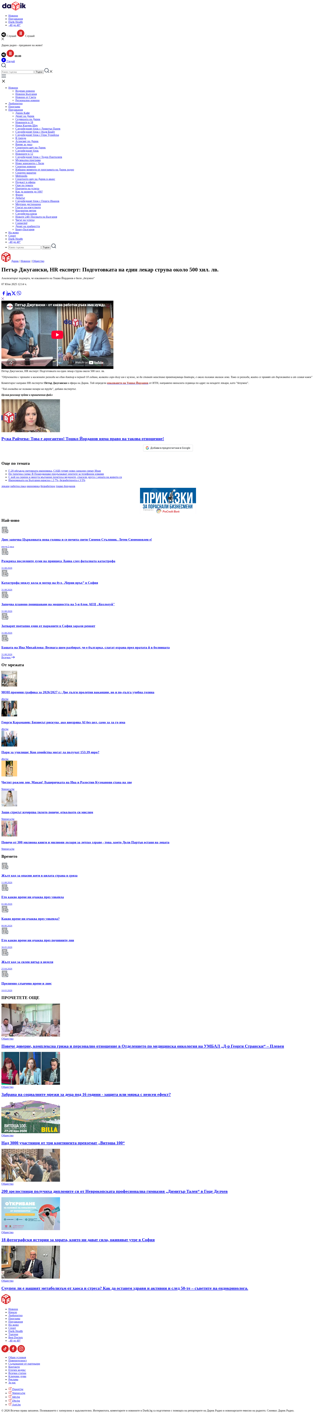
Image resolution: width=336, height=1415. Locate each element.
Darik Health (15, 21)
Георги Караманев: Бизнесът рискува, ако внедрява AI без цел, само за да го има (63, 722)
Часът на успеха (24, 219)
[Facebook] (14, 289)
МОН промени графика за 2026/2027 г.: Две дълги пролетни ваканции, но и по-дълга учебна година (77, 692)
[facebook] (4, 294)
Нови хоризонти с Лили (29, 163)
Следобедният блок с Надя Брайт (35, 131)
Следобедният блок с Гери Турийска (37, 134)
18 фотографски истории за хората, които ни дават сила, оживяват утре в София (78, 1239)
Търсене (13, 1334)
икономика (33, 486)
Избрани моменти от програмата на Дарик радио (44, 169)
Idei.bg (16, 1396)
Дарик (15, 261)
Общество (38, 261)
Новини (13, 15)
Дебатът (20, 197)
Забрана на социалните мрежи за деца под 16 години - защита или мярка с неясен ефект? (86, 1094)
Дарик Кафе (22, 112)
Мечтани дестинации (28, 204)
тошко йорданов (65, 486)
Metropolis (21, 175)
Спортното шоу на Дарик (30, 147)
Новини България (26, 94)
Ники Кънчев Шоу (26, 125)
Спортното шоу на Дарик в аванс (35, 179)
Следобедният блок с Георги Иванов (37, 201)
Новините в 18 (24, 122)
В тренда (20, 138)
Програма (14, 106)
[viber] (19, 294)
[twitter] (14, 294)
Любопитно (15, 103)
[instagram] (21, 1351)
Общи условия (17, 1357)
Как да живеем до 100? (29, 191)
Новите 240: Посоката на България (36, 216)
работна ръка (18, 486)
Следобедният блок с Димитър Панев (37, 128)
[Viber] (4, 289)
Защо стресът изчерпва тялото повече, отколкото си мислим (47, 812)
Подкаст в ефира (25, 182)
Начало (12, 1312)
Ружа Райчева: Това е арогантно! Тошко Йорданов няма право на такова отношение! (82, 438)
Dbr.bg (16, 1400)
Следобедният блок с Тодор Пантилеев (38, 156)
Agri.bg (16, 1404)
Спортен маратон (25, 172)
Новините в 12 (24, 153)
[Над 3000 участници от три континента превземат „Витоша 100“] (30, 1132)
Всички (6, 657)
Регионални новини (27, 100)
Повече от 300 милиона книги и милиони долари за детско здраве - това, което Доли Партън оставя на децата (85, 842)
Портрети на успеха (27, 188)
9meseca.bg (7, 789)
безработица (47, 486)
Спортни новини (25, 166)
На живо (13, 232)
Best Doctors (15, 1337)
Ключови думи (17, 1376)
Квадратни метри (25, 210)
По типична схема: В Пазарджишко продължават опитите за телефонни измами (56, 473)
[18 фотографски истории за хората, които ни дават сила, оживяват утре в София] (30, 1229)
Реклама (13, 1379)
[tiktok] (5, 1351)
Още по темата (24, 185)
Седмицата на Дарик (27, 119)
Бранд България (24, 229)
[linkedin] (9, 294)
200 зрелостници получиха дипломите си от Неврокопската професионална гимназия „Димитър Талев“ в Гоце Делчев (114, 1191)
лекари (5, 486)
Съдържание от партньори (24, 1363)
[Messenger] (9, 289)
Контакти (14, 1366)
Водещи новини (25, 90)
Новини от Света (25, 97)
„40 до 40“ (14, 25)
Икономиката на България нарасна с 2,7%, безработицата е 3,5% (46, 480)
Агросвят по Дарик (26, 141)
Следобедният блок (27, 150)
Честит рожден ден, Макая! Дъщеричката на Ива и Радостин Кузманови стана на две (66, 782)
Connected (21, 223)
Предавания (15, 18)
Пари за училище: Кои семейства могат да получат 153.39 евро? (50, 752)
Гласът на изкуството (28, 207)
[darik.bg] (14, 9)
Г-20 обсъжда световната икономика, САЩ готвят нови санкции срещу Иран (54, 470)
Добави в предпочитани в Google (170, 448)
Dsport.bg (17, 1389)
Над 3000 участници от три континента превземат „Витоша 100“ (63, 1143)
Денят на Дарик (24, 116)
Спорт (12, 235)
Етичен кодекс (17, 1369)
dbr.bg (4, 699)
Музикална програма (28, 160)
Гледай (10, 61)
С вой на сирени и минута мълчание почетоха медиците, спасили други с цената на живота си (65, 477)
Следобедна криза (26, 213)
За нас (12, 1382)
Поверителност (17, 1360)
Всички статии (17, 1373)
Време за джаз (23, 144)
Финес (19, 194)
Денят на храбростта (27, 226)
